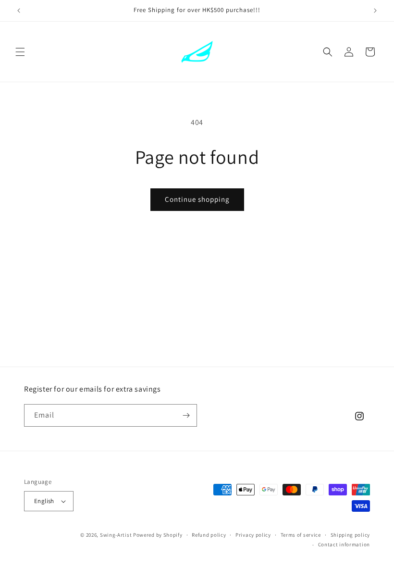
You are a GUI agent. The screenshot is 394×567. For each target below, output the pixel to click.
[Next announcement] (375, 10)
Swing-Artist (116, 534)
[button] (20, 51)
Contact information (344, 544)
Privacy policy (253, 534)
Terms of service (301, 534)
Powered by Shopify (158, 534)
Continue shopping (197, 199)
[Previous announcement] (18, 10)
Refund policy (209, 534)
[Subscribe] (186, 415)
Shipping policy (350, 534)
